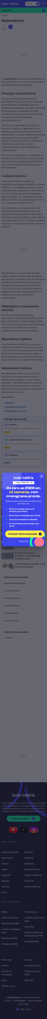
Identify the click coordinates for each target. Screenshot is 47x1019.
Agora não (23, 541)
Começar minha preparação (22, 533)
